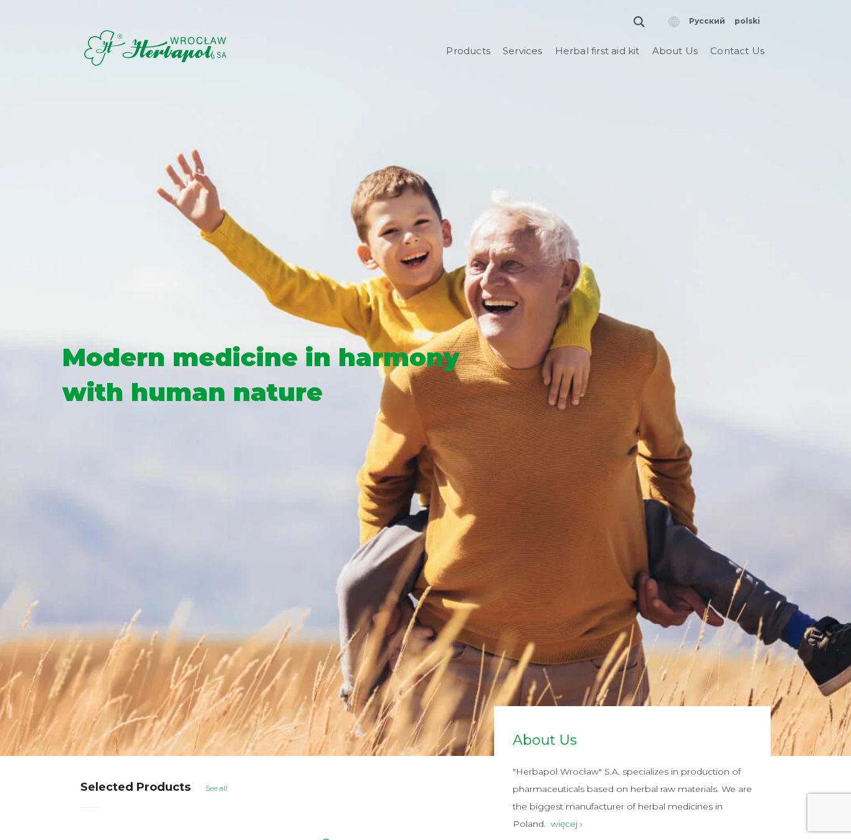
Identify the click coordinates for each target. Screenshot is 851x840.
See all (216, 788)
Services (523, 51)
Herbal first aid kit (597, 51)
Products (468, 51)
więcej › (566, 823)
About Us (675, 51)
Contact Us (737, 51)
